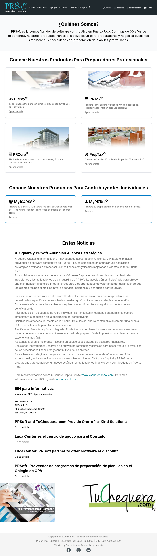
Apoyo (53, 7)
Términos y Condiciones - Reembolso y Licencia (78, 545)
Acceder (13, 217)
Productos (42, 7)
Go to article (22, 427)
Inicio (32, 7)
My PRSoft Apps (79, 7)
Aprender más (16, 111)
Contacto (63, 7)
